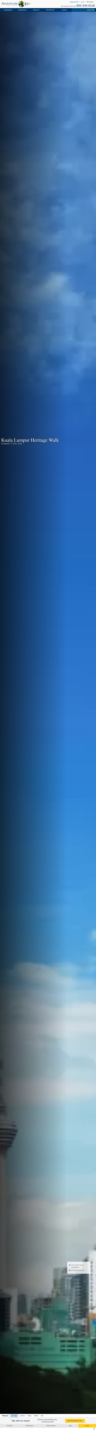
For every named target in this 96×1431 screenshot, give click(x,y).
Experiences (22, 10)
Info (42, 1416)
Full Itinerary (29, 1425)
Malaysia (5, 1416)
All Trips (14, 1416)
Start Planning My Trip (74, 1421)
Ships (29, 1416)
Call (47, 1422)
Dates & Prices (51, 1425)
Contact (64, 10)
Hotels (36, 1416)
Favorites (91, 2)
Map (70, 1425)
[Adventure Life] (15, 3)
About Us (36, 10)
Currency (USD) (74, 2)
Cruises (22, 1416)
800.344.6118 (85, 5)
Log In (82, 2)
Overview (9, 1425)
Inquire (87, 1425)
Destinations (8, 10)
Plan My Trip (50, 10)
